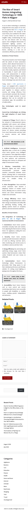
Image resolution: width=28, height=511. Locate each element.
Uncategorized (8, 329)
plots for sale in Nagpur (11, 219)
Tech (5, 494)
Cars (5, 468)
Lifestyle (6, 484)
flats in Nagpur (18, 30)
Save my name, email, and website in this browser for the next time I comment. (15, 371)
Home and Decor (8, 478)
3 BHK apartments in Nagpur (14, 85)
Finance (6, 473)
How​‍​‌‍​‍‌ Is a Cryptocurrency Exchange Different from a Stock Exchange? (13, 414)
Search (20, 390)
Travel (5, 497)
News (5, 486)
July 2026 (6, 447)
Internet (6, 481)
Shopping (6, 492)
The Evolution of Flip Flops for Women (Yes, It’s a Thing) (12, 432)
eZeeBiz (4, 2)
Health (5, 476)
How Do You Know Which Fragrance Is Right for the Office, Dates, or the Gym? (13, 408)
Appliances (7, 462)
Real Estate (7, 489)
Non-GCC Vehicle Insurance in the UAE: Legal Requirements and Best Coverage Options (13, 426)
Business (6, 465)
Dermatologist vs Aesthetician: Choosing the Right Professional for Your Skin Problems (14, 419)
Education (6, 470)
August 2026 (7, 444)
